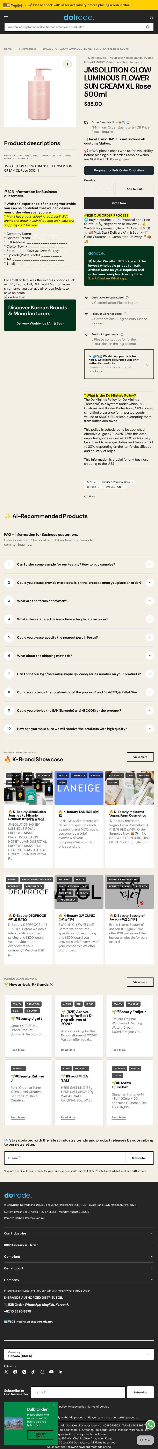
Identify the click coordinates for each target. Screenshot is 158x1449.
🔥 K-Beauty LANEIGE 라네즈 (79, 814)
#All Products (27, 48)
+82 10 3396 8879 (17, 1311)
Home (8, 48)
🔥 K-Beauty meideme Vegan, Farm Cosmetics (127, 814)
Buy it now (119, 203)
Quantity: (90, 180)
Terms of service (98, 1406)
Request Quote (40, 1435)
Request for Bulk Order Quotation (119, 170)
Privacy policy (77, 1406)
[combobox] (79, 27)
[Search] (148, 27)
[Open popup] (128, 122)
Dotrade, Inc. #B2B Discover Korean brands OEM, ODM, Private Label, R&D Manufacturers (74, 1205)
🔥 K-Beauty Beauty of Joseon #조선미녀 (127, 917)
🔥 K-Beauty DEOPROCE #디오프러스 (27, 917)
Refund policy (58, 1406)
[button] (5, 17)
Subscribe (140, 1392)
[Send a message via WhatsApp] (150, 1425)
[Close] (54, 1405)
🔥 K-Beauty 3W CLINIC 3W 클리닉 (77, 917)
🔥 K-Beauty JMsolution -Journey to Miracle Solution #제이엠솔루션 (28, 815)
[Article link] (79, 819)
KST (53, 1212)
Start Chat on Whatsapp (107, 278)
